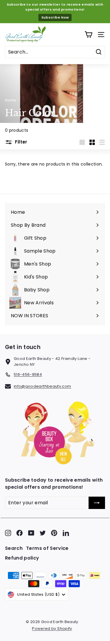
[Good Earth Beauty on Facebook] (19, 533)
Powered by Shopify (52, 628)
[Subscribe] (97, 503)
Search (14, 548)
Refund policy (22, 558)
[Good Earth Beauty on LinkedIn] (66, 533)
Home (10, 100)
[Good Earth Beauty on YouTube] (31, 533)
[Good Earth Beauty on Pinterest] (54, 533)
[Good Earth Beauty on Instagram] (8, 533)
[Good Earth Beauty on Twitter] (43, 533)
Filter (20, 142)
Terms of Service (47, 548)
